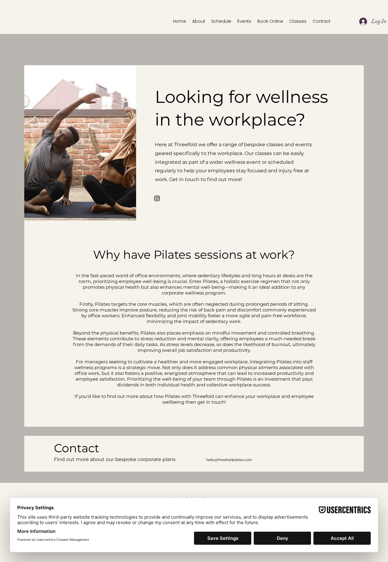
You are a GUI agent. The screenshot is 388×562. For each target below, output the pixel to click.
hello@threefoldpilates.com (229, 460)
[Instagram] (157, 198)
